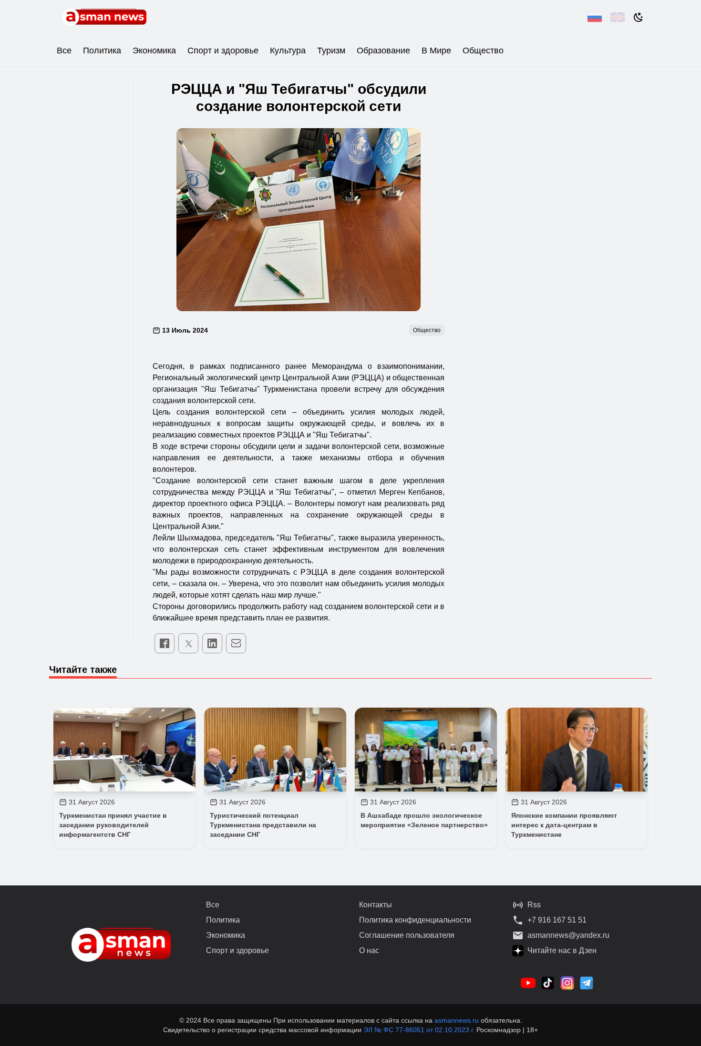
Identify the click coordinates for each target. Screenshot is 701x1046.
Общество (483, 50)
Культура (288, 50)
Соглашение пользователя (406, 935)
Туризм (331, 50)
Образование (383, 50)
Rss (534, 905)
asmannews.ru (456, 1020)
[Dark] (638, 17)
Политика (102, 50)
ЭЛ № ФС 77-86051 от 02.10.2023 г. (419, 1030)
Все (64, 50)
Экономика (154, 50)
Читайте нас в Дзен (562, 950)
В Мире (436, 50)
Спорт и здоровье (222, 50)
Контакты (375, 905)
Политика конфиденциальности (415, 920)
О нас (369, 950)
